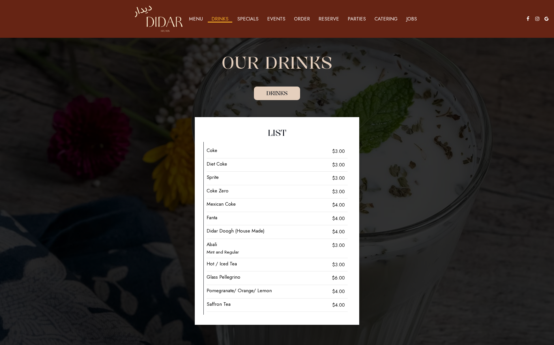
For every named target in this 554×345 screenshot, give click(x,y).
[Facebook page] (528, 18)
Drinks (220, 19)
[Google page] (546, 18)
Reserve (329, 19)
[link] (159, 18)
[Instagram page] (537, 18)
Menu (196, 19)
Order (302, 19)
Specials (248, 19)
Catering (386, 19)
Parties (357, 19)
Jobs (411, 19)
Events (276, 19)
